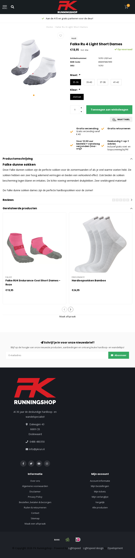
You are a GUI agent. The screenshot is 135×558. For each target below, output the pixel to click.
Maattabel (123, 119)
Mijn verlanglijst (100, 496)
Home (49, 27)
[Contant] (67, 539)
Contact (35, 512)
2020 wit (77, 96)
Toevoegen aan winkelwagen (109, 109)
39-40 (89, 82)
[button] (33, 95)
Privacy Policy (35, 496)
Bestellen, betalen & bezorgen (35, 502)
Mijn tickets (100, 491)
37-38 (102, 82)
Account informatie (100, 480)
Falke (73, 38)
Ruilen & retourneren (35, 507)
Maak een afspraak (35, 523)
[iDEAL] (78, 539)
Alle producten (100, 507)
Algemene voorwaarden (35, 486)
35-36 (75, 82)
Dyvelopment (115, 548)
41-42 (116, 82)
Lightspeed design (93, 548)
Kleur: (75, 89)
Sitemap (35, 518)
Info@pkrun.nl (37, 449)
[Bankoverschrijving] (57, 539)
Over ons (35, 480)
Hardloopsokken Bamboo (89, 280)
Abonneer (120, 355)
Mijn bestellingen (100, 486)
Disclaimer (35, 491)
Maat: (75, 75)
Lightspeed (74, 548)
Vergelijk (100, 502)
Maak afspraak (67, 316)
